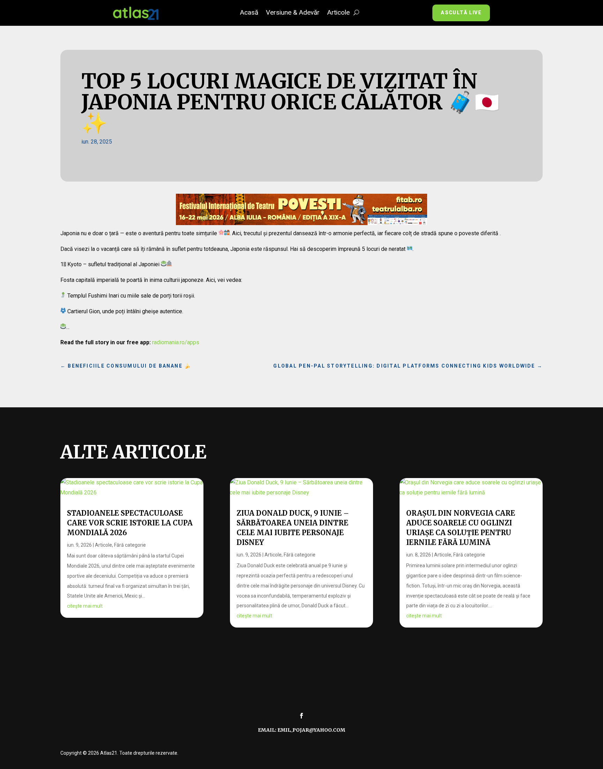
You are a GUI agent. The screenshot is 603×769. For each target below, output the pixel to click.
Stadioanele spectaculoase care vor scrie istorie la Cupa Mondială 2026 (130, 523)
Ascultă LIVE (461, 12)
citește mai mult (85, 606)
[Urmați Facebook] (301, 715)
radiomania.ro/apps (175, 342)
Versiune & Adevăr (293, 13)
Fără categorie (130, 545)
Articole (338, 13)
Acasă (249, 13)
